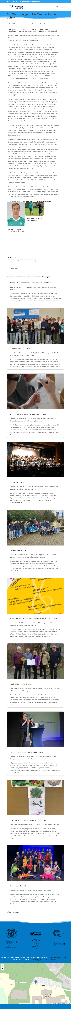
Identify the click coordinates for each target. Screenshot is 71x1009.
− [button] (2, 968)
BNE (47, 555)
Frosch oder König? (18, 886)
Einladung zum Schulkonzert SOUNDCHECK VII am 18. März (34, 618)
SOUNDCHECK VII (17, 482)
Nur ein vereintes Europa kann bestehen (26, 752)
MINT (56, 353)
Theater (12, 289)
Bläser (12, 421)
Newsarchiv (14, 269)
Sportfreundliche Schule (40, 24)
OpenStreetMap (61, 1003)
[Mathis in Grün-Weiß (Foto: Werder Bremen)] (16, 226)
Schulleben (51, 287)
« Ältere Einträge (13, 912)
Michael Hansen (18, 418)
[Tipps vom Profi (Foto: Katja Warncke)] (34, 215)
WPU (32, 355)
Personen (27, 24)
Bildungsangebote (49, 418)
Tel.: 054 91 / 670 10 (58, 957)
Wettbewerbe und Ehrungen (20, 355)
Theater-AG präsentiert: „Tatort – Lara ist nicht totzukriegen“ (34, 283)
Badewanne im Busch (19, 550)
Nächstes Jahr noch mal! (20, 348)
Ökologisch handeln (38, 557)
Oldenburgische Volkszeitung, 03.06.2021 (37, 201)
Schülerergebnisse (40, 287)
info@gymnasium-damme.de (45, 960)
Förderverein (29, 421)
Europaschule (20, 421)
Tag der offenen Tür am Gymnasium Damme (28, 414)
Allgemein (20, 24)
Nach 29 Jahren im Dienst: (20, 684)
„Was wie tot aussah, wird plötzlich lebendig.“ (28, 820)
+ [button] (2, 965)
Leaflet (54, 1003)
